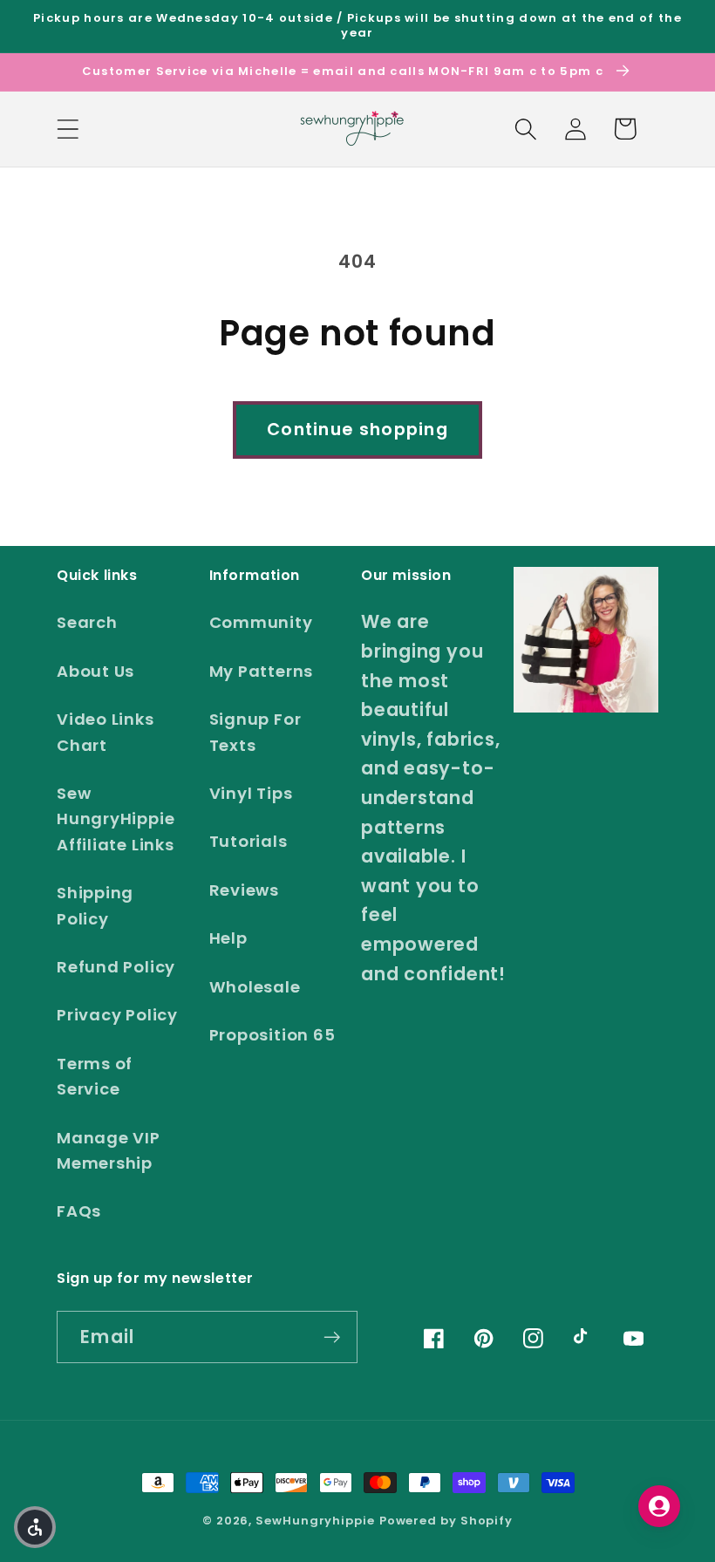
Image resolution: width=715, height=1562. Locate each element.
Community (261, 622)
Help (228, 938)
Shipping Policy (95, 905)
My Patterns (261, 671)
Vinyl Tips (251, 793)
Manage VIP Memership (108, 1150)
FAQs (79, 1211)
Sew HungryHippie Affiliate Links (115, 819)
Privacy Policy (117, 1015)
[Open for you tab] (659, 1506)
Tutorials (248, 841)
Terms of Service (95, 1076)
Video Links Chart (105, 731)
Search (87, 622)
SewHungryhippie (315, 1520)
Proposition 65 (272, 1035)
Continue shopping (357, 429)
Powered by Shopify (446, 1520)
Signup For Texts (255, 731)
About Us (95, 671)
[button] (67, 128)
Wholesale (255, 987)
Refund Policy (116, 967)
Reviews (244, 890)
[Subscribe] (332, 1337)
